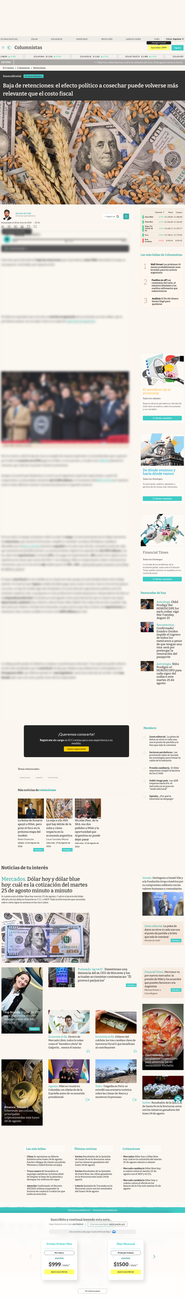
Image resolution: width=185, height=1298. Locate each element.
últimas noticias (9, 39)
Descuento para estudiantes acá (105, 1210)
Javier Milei (82, 39)
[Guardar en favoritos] (126, 216)
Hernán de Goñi (23, 213)
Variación (158, 212)
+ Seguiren (113, 217)
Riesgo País (106, 39)
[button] (178, 1099)
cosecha (39, 777)
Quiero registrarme (76, 749)
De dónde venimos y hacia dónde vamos (162, 471)
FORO (156, 39)
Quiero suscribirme (59, 1272)
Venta (170, 212)
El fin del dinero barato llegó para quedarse (165, 301)
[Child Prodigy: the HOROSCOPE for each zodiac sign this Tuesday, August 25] (147, 604)
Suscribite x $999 (158, 47)
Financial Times (155, 552)
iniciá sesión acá (117, 1224)
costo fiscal (53, 777)
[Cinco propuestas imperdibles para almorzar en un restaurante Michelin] (163, 1037)
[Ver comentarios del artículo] (35, 227)
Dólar (34, 39)
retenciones (39, 68)
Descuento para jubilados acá (79, 1210)
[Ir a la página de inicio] (9, 47)
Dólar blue (56, 39)
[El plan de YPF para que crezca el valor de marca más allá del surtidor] (22, 1000)
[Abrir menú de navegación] (3, 47)
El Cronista (8, 68)
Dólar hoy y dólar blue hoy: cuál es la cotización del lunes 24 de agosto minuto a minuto (56, 62)
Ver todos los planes (92, 1291)
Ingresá (177, 48)
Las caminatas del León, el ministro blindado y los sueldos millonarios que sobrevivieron (165, 286)
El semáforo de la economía (157, 391)
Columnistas (23, 68)
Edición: (173, 39)
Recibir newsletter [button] (164, 418)
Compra (179, 212)
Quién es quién (133, 39)
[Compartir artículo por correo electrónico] (28, 227)
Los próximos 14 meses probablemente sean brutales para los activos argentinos (166, 268)
